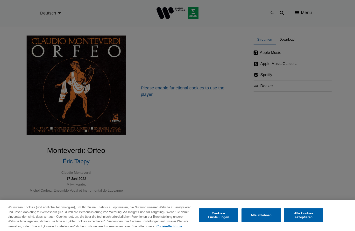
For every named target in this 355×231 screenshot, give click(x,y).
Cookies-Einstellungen (218, 215)
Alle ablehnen (261, 215)
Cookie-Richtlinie (169, 226)
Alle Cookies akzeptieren (303, 215)
